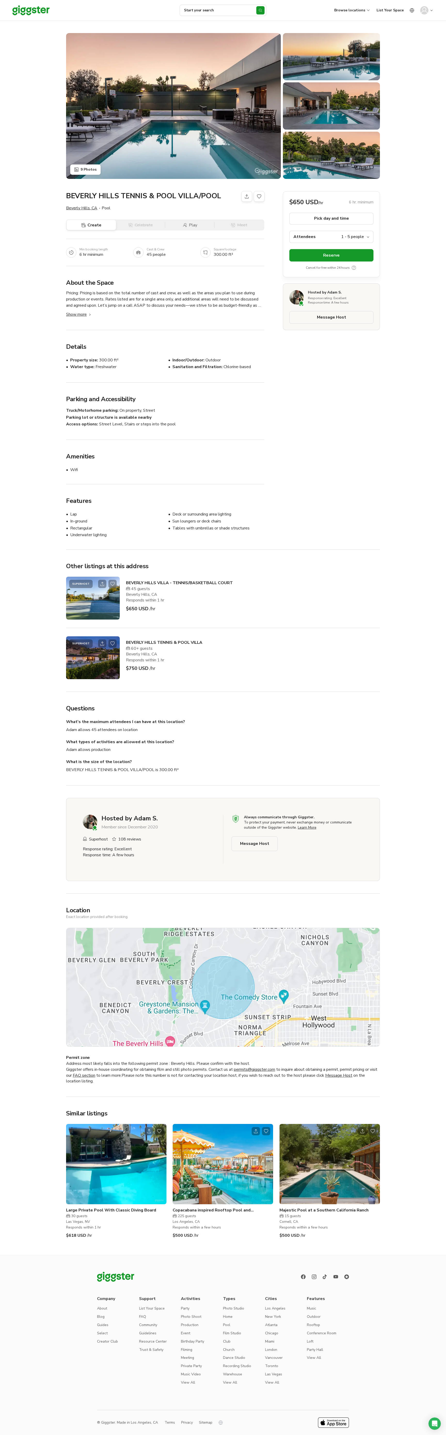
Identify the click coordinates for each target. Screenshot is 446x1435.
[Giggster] (31, 10)
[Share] (247, 196)
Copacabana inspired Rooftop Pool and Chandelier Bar (212, 1210)
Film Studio (232, 1333)
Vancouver (274, 1357)
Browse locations (349, 10)
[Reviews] (346, 1276)
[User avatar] (424, 10)
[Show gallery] (173, 106)
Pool (226, 1324)
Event (185, 1333)
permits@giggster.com (254, 1069)
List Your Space (390, 10)
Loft (310, 1341)
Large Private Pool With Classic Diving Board (111, 1210)
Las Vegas (273, 1374)
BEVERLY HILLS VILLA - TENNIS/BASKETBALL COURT (179, 583)
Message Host (331, 317)
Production (189, 1324)
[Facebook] (303, 1276)
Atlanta (271, 1324)
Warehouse (232, 1374)
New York (273, 1316)
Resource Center (153, 1341)
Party (185, 1308)
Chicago (271, 1333)
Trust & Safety (151, 1349)
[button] (434, 1423)
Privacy (187, 1422)
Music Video (191, 1374)
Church (229, 1349)
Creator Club (107, 1341)
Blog (101, 1316)
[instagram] (314, 1276)
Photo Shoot (191, 1316)
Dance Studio (234, 1357)
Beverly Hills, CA (81, 208)
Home (228, 1316)
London (271, 1349)
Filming (186, 1349)
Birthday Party (192, 1341)
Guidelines (147, 1333)
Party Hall (315, 1349)
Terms (170, 1422)
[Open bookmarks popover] (259, 196)
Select (102, 1333)
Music (311, 1308)
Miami (269, 1341)
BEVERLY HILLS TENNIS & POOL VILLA (164, 642)
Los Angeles (275, 1308)
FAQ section (84, 1075)
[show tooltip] (354, 268)
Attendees (304, 237)
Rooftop (313, 1324)
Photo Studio (233, 1308)
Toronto (271, 1365)
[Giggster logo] (115, 1277)
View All (188, 1382)
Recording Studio (237, 1365)
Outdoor (314, 1316)
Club (226, 1341)
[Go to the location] (93, 598)
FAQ (142, 1316)
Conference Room (321, 1333)
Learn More (307, 827)
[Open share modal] (102, 584)
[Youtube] (335, 1276)
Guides (102, 1324)
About (102, 1308)
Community (148, 1324)
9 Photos (89, 169)
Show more (76, 314)
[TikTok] (325, 1276)
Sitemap (205, 1422)
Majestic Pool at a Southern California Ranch (324, 1210)
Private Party (191, 1365)
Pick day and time (331, 218)
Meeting (187, 1357)
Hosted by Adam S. (325, 292)
